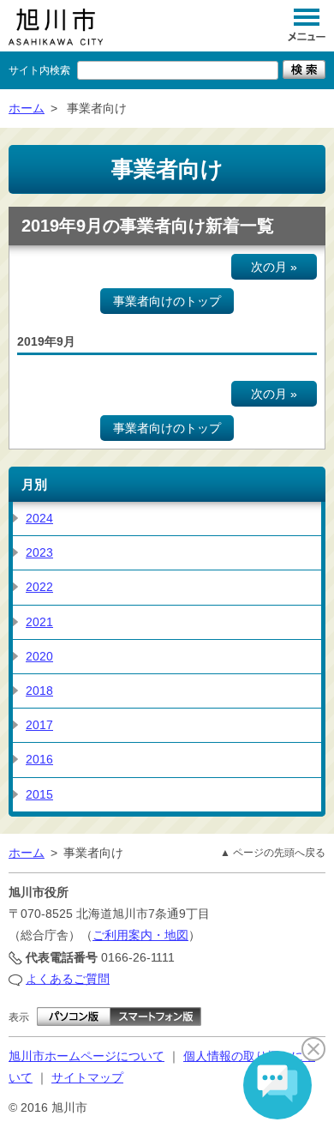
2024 (39, 518)
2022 (39, 587)
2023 (39, 552)
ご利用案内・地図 (140, 935)
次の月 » (274, 267)
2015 (39, 794)
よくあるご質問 (68, 979)
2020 (39, 656)
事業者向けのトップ (167, 301)
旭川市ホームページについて (86, 1056)
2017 (39, 725)
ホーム (27, 108)
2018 (39, 690)
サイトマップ (87, 1077)
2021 (39, 622)
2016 (39, 759)
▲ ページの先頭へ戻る (272, 853)
